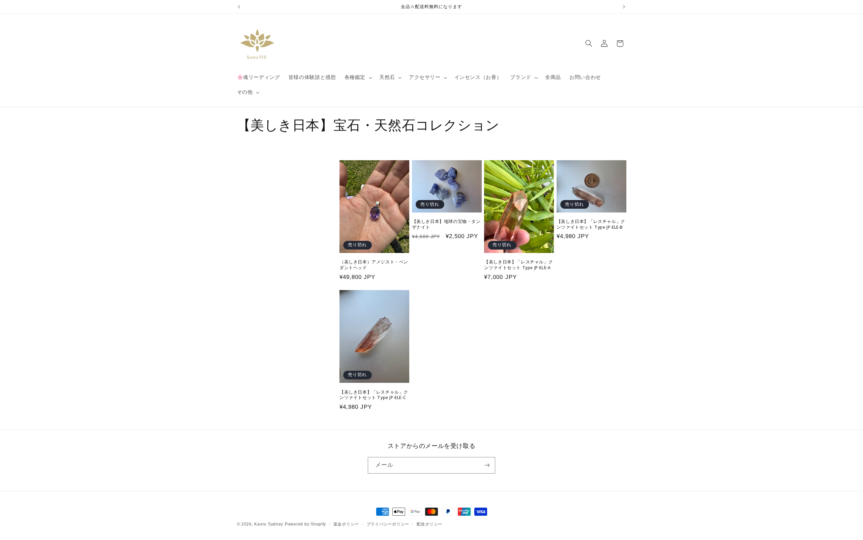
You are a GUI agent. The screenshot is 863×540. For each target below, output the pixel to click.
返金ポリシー (346, 524)
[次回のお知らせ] (624, 6)
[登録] (487, 465)
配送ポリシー (429, 524)
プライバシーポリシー (387, 524)
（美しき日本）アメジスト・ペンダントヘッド (373, 265)
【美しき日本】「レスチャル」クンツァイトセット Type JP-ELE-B (591, 224)
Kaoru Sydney (268, 524)
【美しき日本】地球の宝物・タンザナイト (446, 224)
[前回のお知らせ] (239, 6)
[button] (357, 77)
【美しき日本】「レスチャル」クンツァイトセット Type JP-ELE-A (518, 265)
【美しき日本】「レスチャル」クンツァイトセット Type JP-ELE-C (373, 395)
